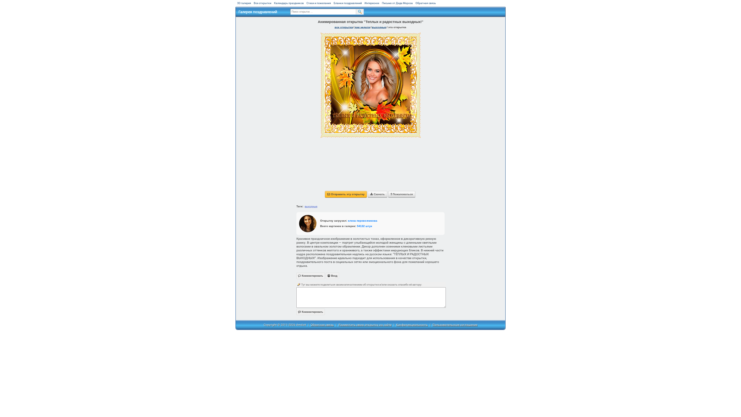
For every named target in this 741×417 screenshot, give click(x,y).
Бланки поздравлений (348, 3)
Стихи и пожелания (318, 3)
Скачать (377, 194)
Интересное (372, 3)
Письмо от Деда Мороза (397, 3)
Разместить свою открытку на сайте (365, 325)
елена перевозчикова (362, 220)
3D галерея (244, 3)
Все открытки (262, 3)
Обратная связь (425, 3)
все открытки (344, 27)
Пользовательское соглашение (454, 325)
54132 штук (364, 226)
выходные (379, 27)
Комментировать (310, 311)
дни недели (362, 27)
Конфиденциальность (412, 325)
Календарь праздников (289, 3)
